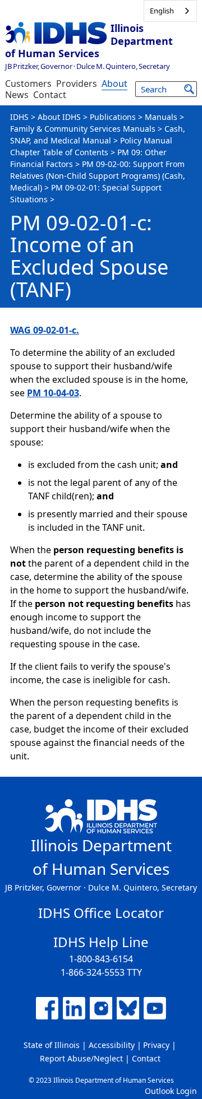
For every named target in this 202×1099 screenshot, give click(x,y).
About (114, 83)
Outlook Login (171, 1091)
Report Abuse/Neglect (81, 1058)
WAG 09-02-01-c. (44, 330)
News (17, 95)
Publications (113, 117)
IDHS (19, 117)
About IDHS (59, 117)
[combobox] (170, 11)
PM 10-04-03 (53, 393)
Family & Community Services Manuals (82, 128)
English (162, 11)
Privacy (156, 1045)
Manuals (161, 117)
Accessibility (112, 1045)
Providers (76, 83)
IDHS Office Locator (101, 912)
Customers (28, 83)
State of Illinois (52, 1045)
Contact (49, 95)
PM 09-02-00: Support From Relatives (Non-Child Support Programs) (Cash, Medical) (97, 176)
